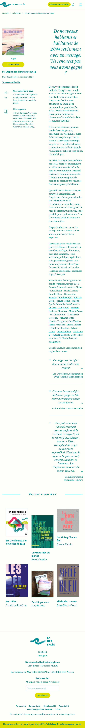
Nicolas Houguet (57, 321)
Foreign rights (34, 706)
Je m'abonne (42, 695)
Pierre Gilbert (74, 325)
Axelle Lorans (71, 291)
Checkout (74, 4)
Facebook (42, 652)
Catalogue (16, 13)
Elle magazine (19, 109)
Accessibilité (64, 706)
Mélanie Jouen (67, 318)
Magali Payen (76, 311)
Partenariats (21, 706)
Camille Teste (56, 294)
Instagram (42, 656)
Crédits (58, 710)
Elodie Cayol (65, 297)
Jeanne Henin (63, 301)
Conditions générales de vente (39, 710)
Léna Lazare (72, 304)
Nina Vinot (73, 321)
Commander (13, 64)
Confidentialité (49, 706)
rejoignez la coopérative (60, 4)
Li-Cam (52, 308)
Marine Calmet (57, 314)
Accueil (5, 13)
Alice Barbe (56, 291)
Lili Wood (63, 308)
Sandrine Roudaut (60, 328)
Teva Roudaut (64, 331)
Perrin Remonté (57, 325)
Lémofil (60, 304)
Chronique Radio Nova (23, 91)
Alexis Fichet (75, 287)
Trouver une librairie (11, 82)
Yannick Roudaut (61, 335)
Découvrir (17, 552)
